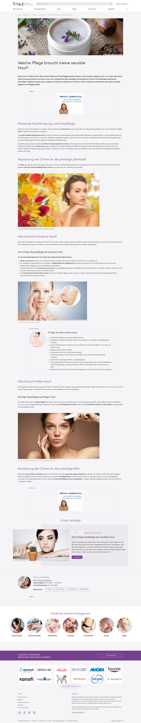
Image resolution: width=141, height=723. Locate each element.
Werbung (20, 705)
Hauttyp (34, 15)
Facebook (73, 589)
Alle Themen (26, 15)
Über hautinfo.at (22, 697)
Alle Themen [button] (92, 9)
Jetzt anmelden (111, 655)
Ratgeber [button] (111, 9)
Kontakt (49, 721)
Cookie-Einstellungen (72, 721)
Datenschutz (42, 721)
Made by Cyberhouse (117, 721)
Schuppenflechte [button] (39, 9)
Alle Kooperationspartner (70, 686)
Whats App (60, 589)
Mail (50, 589)
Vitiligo (74, 9)
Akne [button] (58, 9)
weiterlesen (77, 557)
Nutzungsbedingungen (58, 721)
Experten (20, 699)
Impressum (34, 721)
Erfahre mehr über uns (78, 712)
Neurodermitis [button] (17, 9)
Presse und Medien (23, 707)
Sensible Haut (42, 15)
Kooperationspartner (23, 702)
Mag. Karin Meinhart (45, 580)
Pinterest (85, 589)
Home (19, 15)
